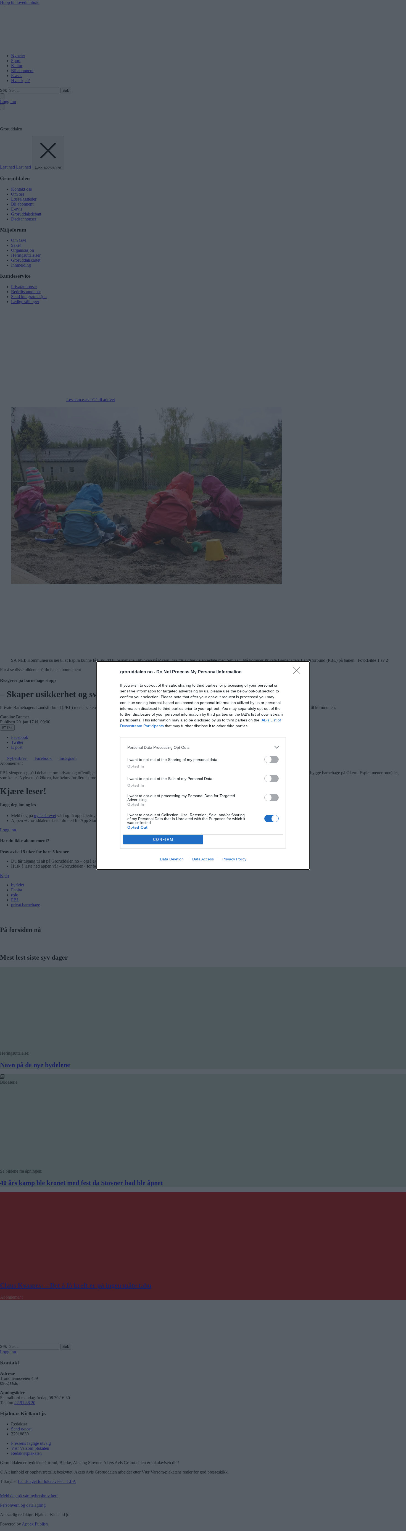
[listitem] (203, 747)
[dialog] (203, 765)
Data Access (203, 859)
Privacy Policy (234, 859)
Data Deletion (172, 859)
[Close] (298, 672)
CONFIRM (163, 839)
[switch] (271, 759)
